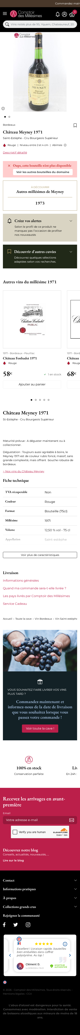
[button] (64, 145)
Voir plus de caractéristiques (40, 555)
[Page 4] (44, 400)
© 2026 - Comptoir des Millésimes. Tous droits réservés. (37, 989)
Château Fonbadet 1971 (20, 358)
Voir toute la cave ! (40, 728)
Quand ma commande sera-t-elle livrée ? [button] (34, 588)
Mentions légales (13, 993)
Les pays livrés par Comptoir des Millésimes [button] (36, 596)
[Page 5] (48, 400)
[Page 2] (36, 400)
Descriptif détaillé (15, 152)
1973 (40, 203)
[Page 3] (40, 400)
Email (6, 813)
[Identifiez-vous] (64, 14)
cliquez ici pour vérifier (20, 985)
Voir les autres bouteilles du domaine (42, 172)
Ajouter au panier (32, 384)
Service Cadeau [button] (15, 604)
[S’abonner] (71, 820)
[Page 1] (31, 400)
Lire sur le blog (13, 860)
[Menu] (5, 13)
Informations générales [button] (21, 580)
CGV (29, 993)
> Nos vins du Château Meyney (23, 471)
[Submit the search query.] (7, 24)
